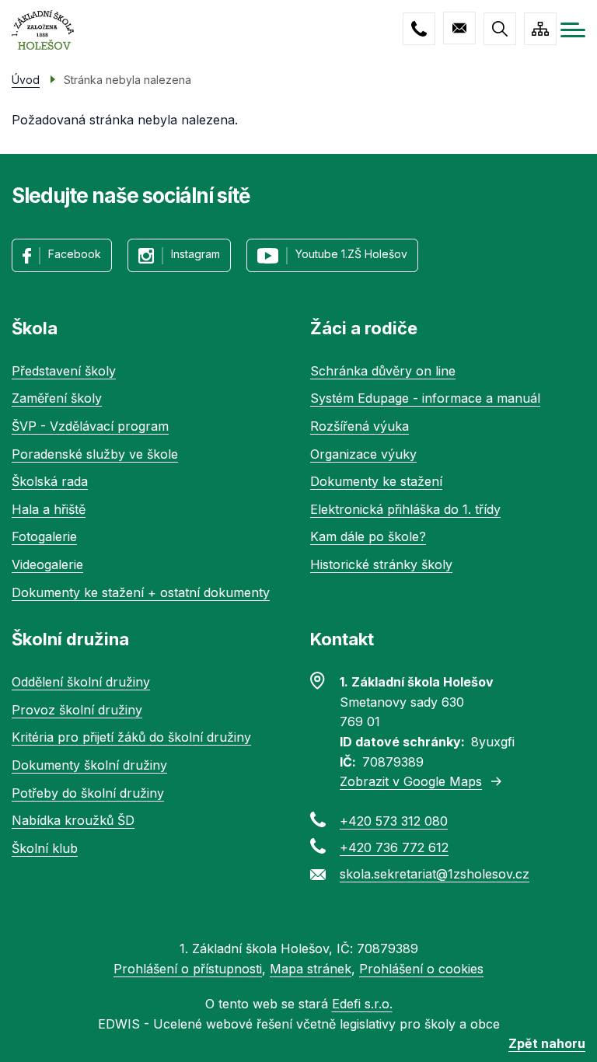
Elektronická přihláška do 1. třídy (405, 509)
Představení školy (64, 371)
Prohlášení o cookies (421, 968)
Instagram (195, 253)
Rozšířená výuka (359, 426)
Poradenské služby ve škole (95, 454)
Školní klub (45, 848)
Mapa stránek (310, 968)
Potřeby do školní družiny (88, 793)
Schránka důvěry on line (383, 371)
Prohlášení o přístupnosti (187, 968)
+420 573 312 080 (419, 28)
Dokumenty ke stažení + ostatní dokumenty (141, 592)
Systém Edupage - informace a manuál (425, 398)
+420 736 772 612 (394, 847)
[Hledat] (500, 28)
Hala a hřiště (49, 509)
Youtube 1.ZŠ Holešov (351, 253)
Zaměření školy (57, 398)
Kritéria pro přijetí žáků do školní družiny (131, 737)
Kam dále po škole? (368, 536)
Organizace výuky (363, 454)
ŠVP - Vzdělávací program (90, 426)
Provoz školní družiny (77, 710)
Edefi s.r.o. (362, 1003)
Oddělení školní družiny (81, 682)
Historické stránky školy (381, 564)
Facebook (74, 253)
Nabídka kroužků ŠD (73, 820)
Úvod (26, 79)
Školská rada (50, 481)
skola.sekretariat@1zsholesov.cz (459, 28)
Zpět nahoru (546, 1043)
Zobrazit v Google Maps (411, 781)
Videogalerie (47, 564)
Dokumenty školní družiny (89, 765)
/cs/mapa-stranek (540, 28)
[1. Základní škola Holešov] (43, 30)
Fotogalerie (44, 536)
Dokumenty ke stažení (376, 481)
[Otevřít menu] (572, 30)
